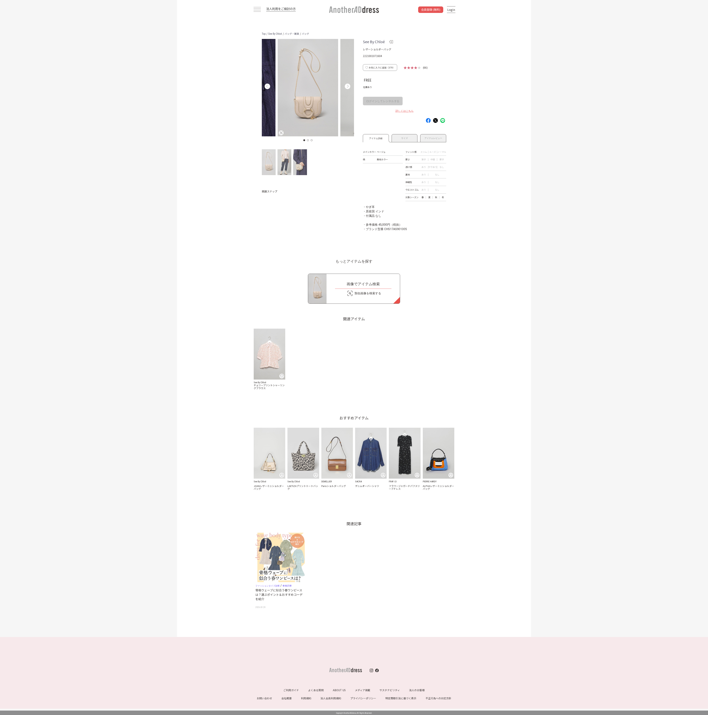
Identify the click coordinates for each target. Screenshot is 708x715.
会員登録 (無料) (430, 9)
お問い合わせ (264, 698)
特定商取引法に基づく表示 (400, 698)
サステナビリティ (389, 690)
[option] (308, 87)
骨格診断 (287, 585)
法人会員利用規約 (330, 698)
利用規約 (306, 698)
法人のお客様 (417, 690)
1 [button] (304, 140)
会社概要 (286, 698)
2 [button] (308, 140)
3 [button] (312, 140)
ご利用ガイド (291, 690)
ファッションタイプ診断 (267, 586)
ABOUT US (339, 690)
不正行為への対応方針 (438, 698)
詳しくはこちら (404, 110)
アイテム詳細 (375, 137)
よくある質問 (316, 690)
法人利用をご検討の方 (281, 8)
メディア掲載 (362, 690)
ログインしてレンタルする (382, 101)
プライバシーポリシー (363, 698)
